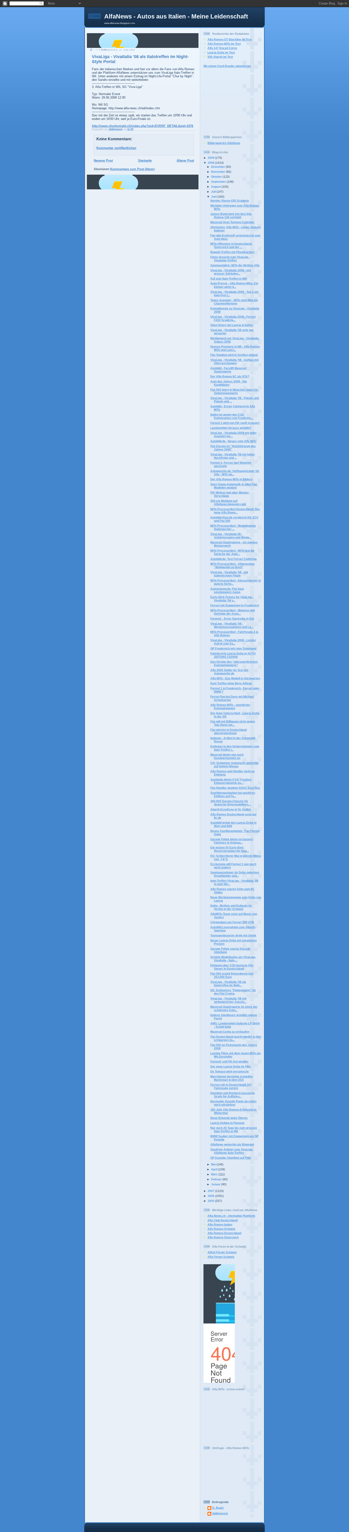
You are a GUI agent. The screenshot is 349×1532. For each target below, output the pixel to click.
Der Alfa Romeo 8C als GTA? (229, 376)
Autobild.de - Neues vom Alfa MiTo (233, 441)
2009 (211, 157)
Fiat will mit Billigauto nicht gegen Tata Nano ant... (232, 723)
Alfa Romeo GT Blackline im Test (230, 39)
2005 (211, 1200)
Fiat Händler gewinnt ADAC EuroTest (235, 787)
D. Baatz (218, 1507)
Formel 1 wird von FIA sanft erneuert (234, 422)
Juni (214, 196)
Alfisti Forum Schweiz (222, 1252)
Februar (216, 1179)
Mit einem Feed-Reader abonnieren (227, 66)
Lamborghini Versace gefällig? (230, 427)
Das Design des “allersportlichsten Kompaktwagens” (234, 663)
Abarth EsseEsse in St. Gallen (230, 809)
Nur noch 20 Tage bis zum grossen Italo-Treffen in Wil (233, 1129)
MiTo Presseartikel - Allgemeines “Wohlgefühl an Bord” (232, 565)
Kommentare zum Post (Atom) (132, 169)
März (214, 1174)
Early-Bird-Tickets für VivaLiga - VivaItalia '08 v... (232, 599)
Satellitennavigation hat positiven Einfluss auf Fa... (232, 794)
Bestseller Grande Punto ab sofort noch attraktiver (233, 1103)
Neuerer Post (103, 160)
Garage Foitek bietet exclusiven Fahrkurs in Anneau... (231, 841)
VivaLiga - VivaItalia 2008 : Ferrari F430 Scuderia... (233, 318)
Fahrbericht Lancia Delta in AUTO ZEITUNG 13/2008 (232, 655)
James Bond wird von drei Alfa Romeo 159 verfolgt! (231, 215)
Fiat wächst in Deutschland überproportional (228, 731)
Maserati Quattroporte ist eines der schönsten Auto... (234, 1008)
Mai (214, 1164)
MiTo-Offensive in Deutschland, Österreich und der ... (231, 245)
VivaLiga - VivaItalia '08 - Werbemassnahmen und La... (231, 625)
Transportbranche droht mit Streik (233, 935)
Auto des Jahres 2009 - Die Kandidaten (228, 383)
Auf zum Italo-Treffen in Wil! (228, 278)
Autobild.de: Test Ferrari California (233, 558)
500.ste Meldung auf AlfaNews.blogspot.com (228, 502)
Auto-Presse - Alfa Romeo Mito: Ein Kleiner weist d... (234, 285)
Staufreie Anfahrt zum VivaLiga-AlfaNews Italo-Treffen (231, 1151)
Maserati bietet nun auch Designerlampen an (227, 756)
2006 (211, 1195)
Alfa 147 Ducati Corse (222, 48)
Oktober (217, 176)
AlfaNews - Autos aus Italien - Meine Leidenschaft (176, 16)
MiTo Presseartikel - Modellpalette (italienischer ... (233, 527)
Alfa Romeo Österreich (223, 1237)
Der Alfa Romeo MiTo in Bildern (231, 479)
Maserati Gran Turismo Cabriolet (232, 222)
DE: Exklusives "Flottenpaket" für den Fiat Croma (233, 992)
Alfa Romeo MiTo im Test (224, 43)
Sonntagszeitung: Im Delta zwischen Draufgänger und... (234, 874)
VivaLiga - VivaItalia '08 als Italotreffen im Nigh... (228, 983)
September (219, 181)
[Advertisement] (217, 101)
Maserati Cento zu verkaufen (229, 1031)
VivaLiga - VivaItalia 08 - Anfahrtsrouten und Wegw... (230, 535)
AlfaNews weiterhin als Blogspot (232, 1144)
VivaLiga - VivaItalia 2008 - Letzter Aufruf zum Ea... (233, 642)
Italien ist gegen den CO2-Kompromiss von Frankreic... (231, 416)
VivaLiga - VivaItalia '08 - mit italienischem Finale (229, 574)
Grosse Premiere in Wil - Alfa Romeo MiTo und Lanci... (235, 348)
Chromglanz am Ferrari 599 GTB (232, 922)
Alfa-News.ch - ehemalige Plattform (231, 1215)
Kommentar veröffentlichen (116, 148)
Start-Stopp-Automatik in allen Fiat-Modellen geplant (234, 486)
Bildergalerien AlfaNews (224, 143)
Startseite (145, 160)
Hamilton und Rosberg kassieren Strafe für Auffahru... (232, 1094)
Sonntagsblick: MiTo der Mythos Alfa (234, 265)
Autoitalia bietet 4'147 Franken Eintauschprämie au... (230, 781)
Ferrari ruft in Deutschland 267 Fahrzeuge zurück (231, 1086)
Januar (216, 1184)
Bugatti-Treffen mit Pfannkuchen (232, 252)
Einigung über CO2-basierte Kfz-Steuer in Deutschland (232, 967)
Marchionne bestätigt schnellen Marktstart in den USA (231, 1078)
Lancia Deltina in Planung (227, 1122)
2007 (211, 1190)
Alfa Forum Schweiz (221, 1256)
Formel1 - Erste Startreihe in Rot (232, 618)
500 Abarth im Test (220, 56)
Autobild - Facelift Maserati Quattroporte (228, 370)
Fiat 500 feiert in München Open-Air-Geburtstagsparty (234, 391)
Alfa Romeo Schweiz (221, 1228)
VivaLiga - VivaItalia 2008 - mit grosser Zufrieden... (230, 272)
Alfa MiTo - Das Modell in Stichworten (235, 678)
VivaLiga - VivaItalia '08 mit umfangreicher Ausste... (228, 1000)
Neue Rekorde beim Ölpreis (229, 1117)
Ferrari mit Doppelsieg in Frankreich (234, 605)
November (218, 171)
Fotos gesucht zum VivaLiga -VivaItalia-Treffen (230, 258)
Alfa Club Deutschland (223, 1220)
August (216, 186)
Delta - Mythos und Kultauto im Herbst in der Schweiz (231, 907)
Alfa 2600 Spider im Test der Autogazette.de (229, 671)
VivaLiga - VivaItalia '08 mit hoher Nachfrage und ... (232, 456)
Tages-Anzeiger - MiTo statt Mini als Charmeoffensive (234, 302)
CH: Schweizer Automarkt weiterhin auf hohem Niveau (234, 764)
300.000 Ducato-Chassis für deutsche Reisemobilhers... (230, 803)
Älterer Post (185, 160)
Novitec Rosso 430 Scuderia (229, 200)
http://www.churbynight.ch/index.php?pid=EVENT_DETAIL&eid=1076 (142, 126)
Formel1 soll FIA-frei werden (229, 1061)
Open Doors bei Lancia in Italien (231, 325)
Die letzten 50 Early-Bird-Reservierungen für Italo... (229, 849)
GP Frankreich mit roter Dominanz (233, 648)
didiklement (220, 1513)
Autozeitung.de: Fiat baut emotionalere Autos (227, 590)
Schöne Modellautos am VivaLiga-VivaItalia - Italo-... (233, 958)
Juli (214, 191)
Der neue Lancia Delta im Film (230, 1066)
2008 (211, 162)
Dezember (218, 166)
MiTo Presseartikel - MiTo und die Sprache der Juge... (232, 552)
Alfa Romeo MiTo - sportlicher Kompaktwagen (230, 706)
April (214, 1169)
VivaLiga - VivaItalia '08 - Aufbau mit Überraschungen (234, 361)
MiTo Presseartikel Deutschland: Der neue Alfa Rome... (235, 511)
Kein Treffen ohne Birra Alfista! (231, 683)
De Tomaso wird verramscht (229, 1071)
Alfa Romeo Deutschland (224, 1233)
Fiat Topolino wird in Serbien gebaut (234, 354)
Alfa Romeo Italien (220, 1224)
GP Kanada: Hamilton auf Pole (230, 1157)
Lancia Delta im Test (221, 52)
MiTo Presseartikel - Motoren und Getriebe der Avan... (232, 612)
